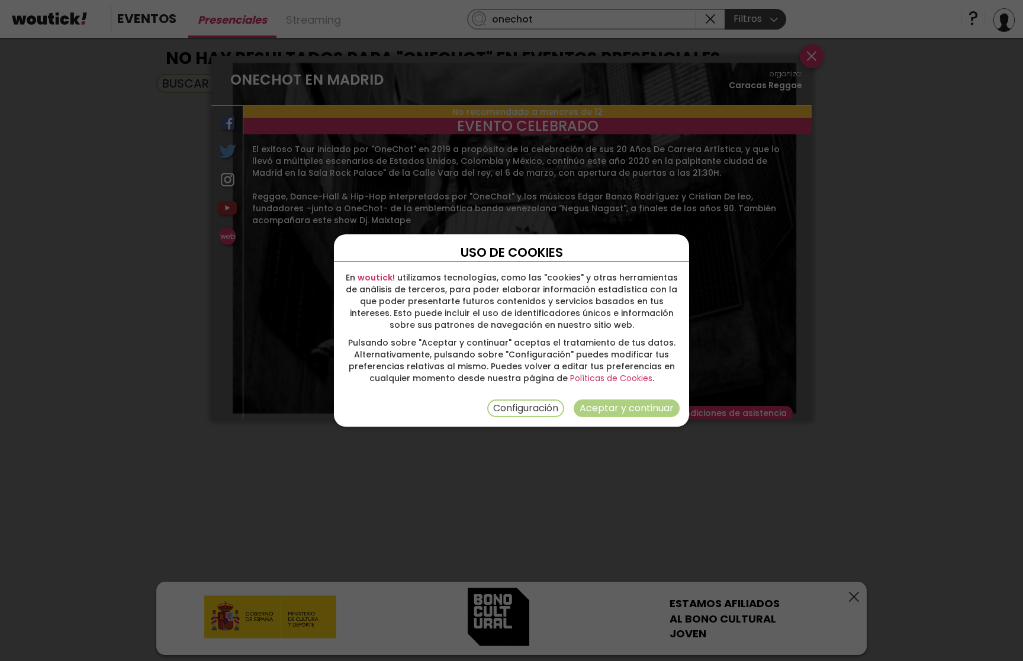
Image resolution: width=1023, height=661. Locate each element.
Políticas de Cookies (611, 378)
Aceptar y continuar (627, 408)
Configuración (525, 408)
